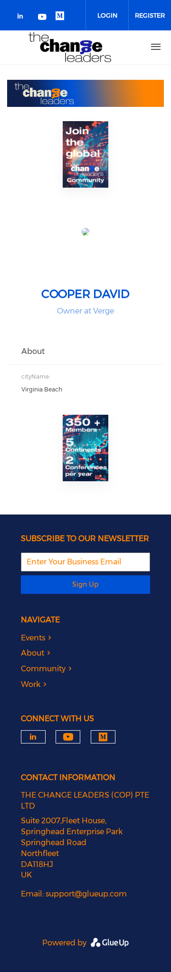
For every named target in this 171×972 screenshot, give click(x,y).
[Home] (70, 47)
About (32, 653)
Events (33, 637)
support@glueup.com (86, 893)
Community (43, 668)
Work (30, 684)
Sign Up (85, 584)
